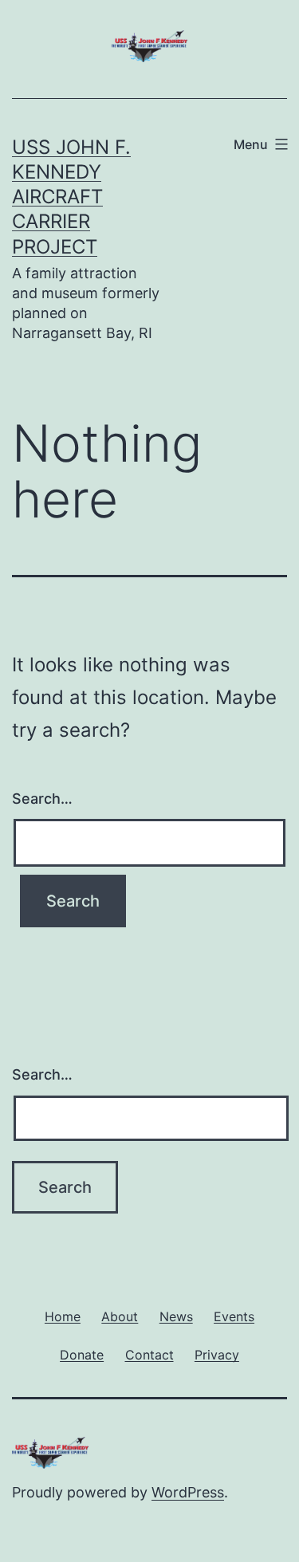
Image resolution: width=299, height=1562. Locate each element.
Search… (42, 798)
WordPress (187, 1492)
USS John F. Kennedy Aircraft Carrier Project (71, 197)
